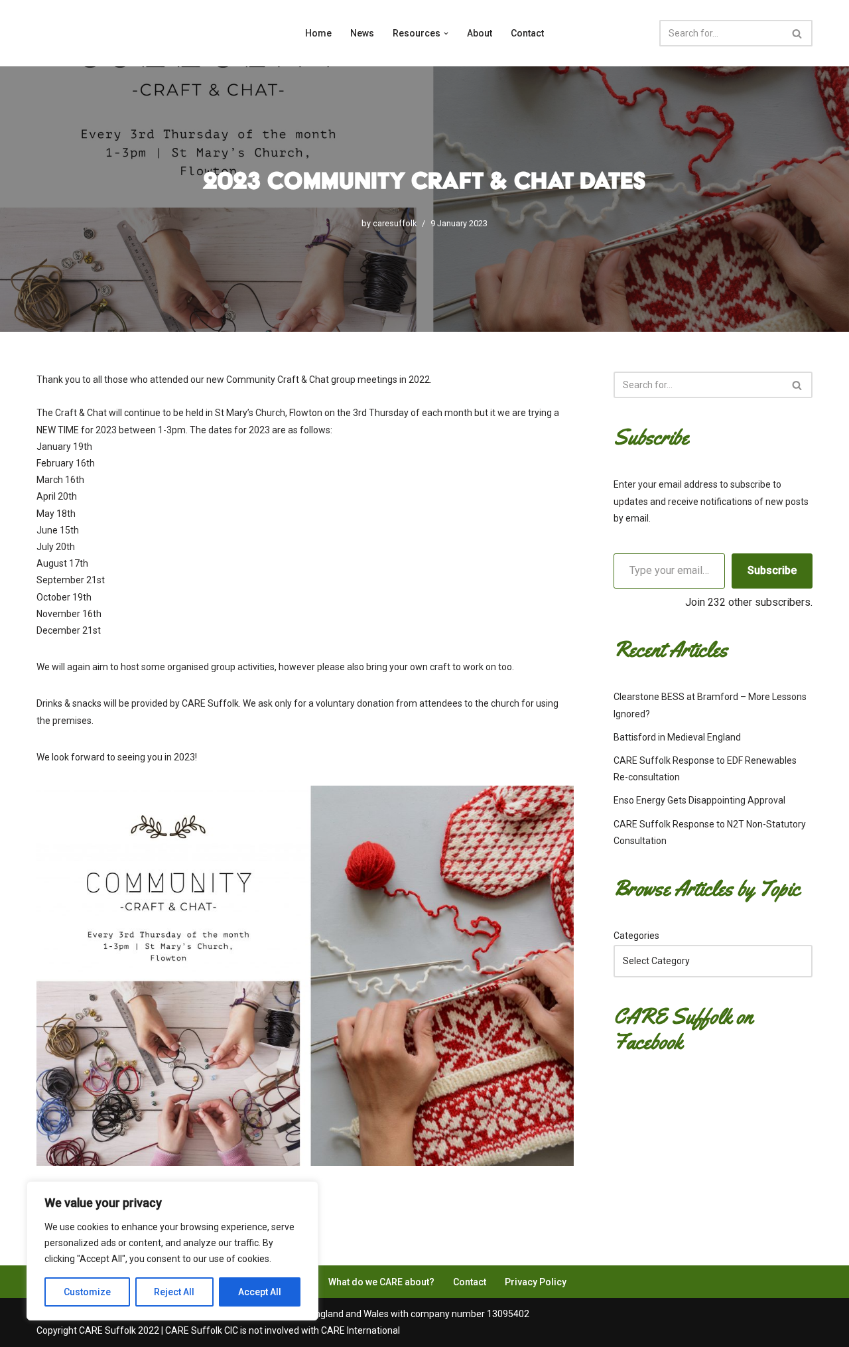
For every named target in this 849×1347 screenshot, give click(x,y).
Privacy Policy (535, 1282)
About (479, 33)
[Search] (798, 33)
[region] (172, 1250)
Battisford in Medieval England (677, 737)
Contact (527, 33)
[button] (446, 33)
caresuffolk (395, 223)
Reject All (174, 1292)
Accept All (259, 1292)
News (362, 33)
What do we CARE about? (381, 1282)
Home (318, 33)
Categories (636, 935)
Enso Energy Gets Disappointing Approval (699, 800)
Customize (87, 1292)
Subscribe (772, 570)
